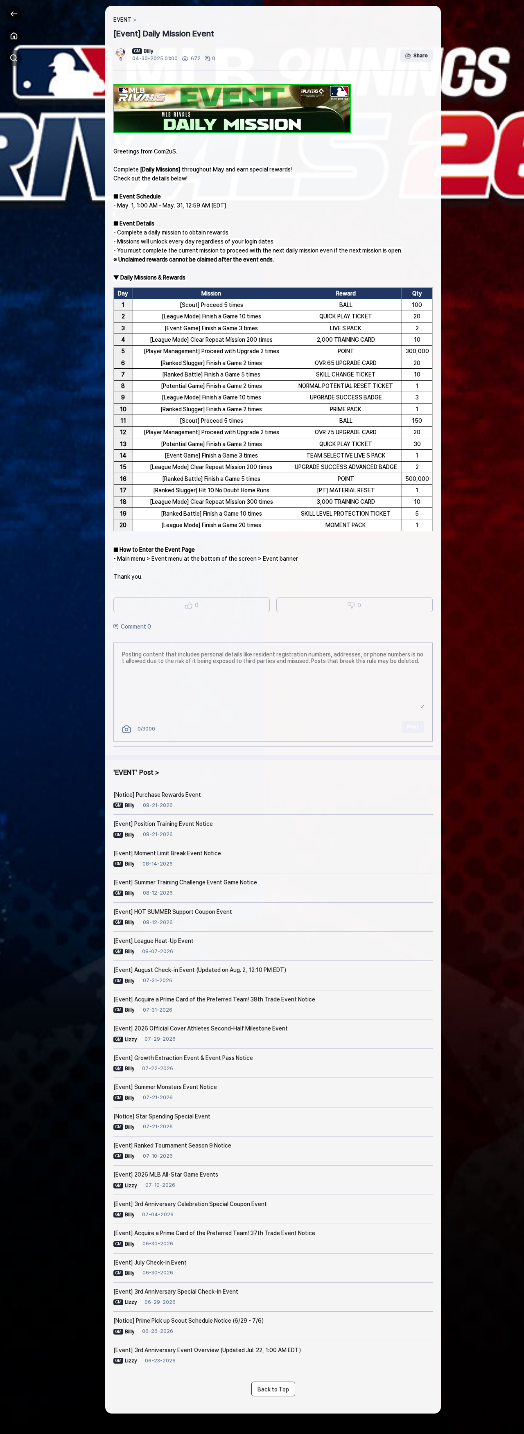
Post (413, 727)
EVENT (122, 19)
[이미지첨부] (126, 729)
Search (14, 58)
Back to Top (273, 1389)
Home (14, 36)
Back (14, 14)
